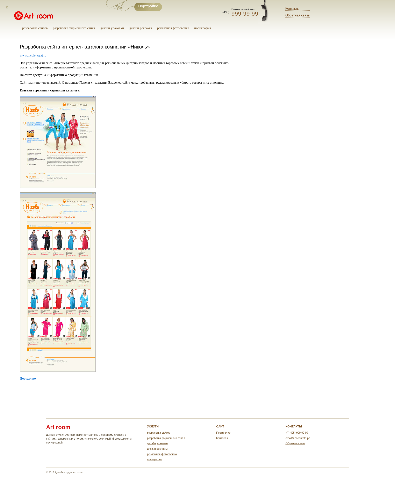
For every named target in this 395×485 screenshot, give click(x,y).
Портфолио (28, 378)
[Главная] (6, 7)
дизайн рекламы (140, 28)
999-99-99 (244, 14)
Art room (58, 427)
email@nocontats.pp (298, 438)
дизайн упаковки (112, 28)
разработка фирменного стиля (74, 28)
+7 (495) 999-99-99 (297, 432)
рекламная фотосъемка (173, 28)
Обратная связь (297, 15)
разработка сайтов (35, 28)
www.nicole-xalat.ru (33, 55)
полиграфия (202, 28)
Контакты (292, 8)
